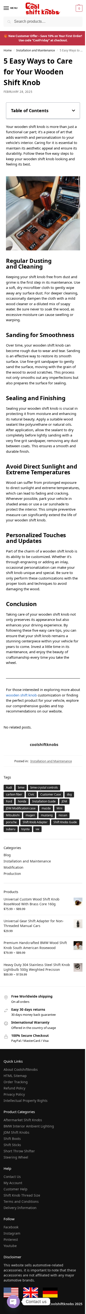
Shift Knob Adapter (35, 822)
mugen (30, 815)
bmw (21, 787)
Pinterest (11, 1239)
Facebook (11, 1227)
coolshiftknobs (44, 744)
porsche (11, 822)
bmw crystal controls (44, 787)
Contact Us (12, 1176)
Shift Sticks (12, 1145)
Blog (7, 855)
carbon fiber (14, 794)
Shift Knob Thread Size (22, 1195)
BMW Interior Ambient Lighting (29, 1126)
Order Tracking (16, 1082)
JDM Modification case (21, 808)
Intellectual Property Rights (26, 1100)
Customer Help (15, 1189)
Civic (31, 794)
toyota (25, 829)
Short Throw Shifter (19, 1151)
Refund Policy (14, 1088)
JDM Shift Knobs (16, 1132)
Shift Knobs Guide (65, 822)
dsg (69, 794)
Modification (13, 867)
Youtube (10, 1245)
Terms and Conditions (21, 1201)
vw (37, 829)
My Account (13, 1183)
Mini (59, 808)
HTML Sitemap (15, 1075)
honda (22, 801)
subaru (10, 829)
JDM (64, 801)
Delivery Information (20, 1207)
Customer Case (50, 794)
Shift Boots (12, 1138)
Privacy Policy (14, 1094)
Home (8, 50)
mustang (47, 815)
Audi (9, 787)
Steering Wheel (16, 1157)
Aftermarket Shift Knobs (23, 1120)
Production (12, 873)
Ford (9, 801)
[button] (78, 8)
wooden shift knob (21, 695)
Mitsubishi (13, 815)
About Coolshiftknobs (21, 1069)
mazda (46, 808)
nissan (63, 815)
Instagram (12, 1233)
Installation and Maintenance (35, 50)
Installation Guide (44, 801)
